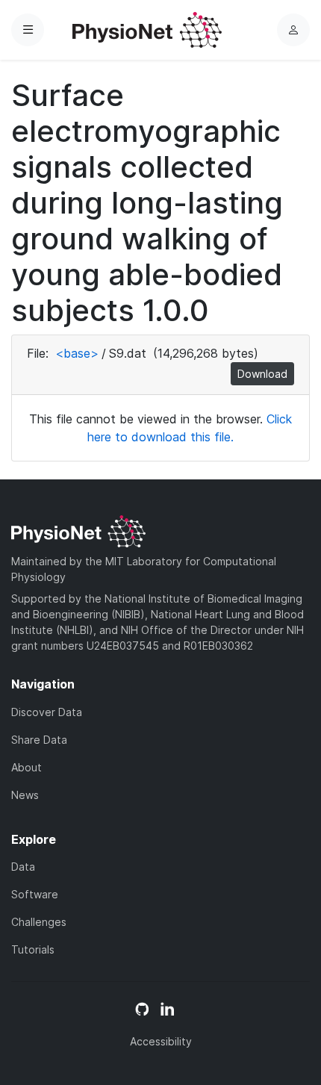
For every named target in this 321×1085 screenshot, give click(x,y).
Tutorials (32, 949)
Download (262, 373)
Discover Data (46, 712)
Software (34, 894)
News (25, 795)
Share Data (39, 739)
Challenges (38, 921)
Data (23, 866)
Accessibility (161, 1041)
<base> (77, 353)
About (26, 767)
